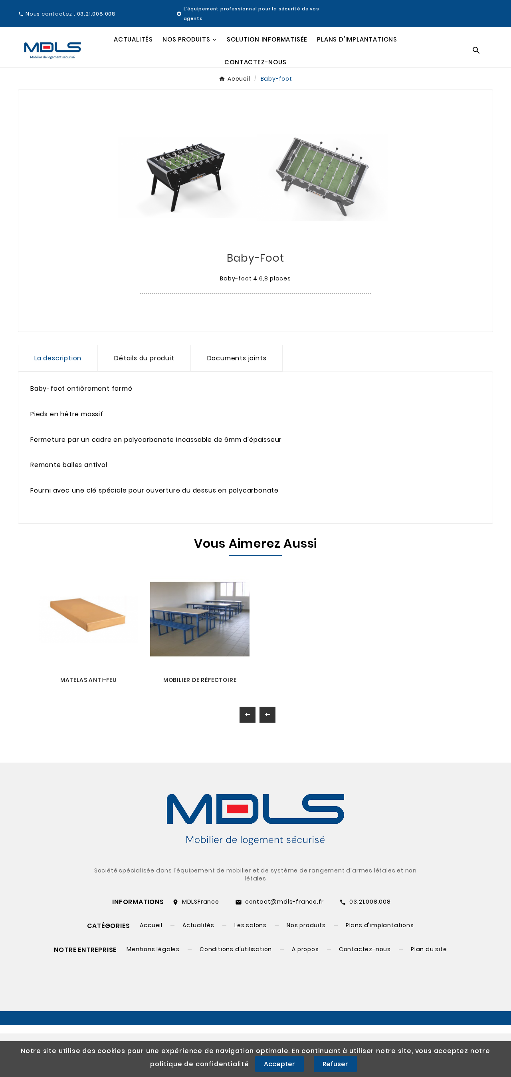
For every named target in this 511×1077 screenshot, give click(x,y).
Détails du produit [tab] (144, 358)
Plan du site (429, 949)
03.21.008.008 (369, 902)
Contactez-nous (365, 949)
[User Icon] (491, 14)
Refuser (335, 1064)
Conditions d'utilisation (236, 949)
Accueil (151, 925)
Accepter (279, 1064)
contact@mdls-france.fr (284, 902)
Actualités (198, 925)
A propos (305, 949)
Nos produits (306, 925)
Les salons (250, 925)
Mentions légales (153, 949)
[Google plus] (41, 999)
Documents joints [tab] (237, 358)
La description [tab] (57, 358)
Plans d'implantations (380, 925)
